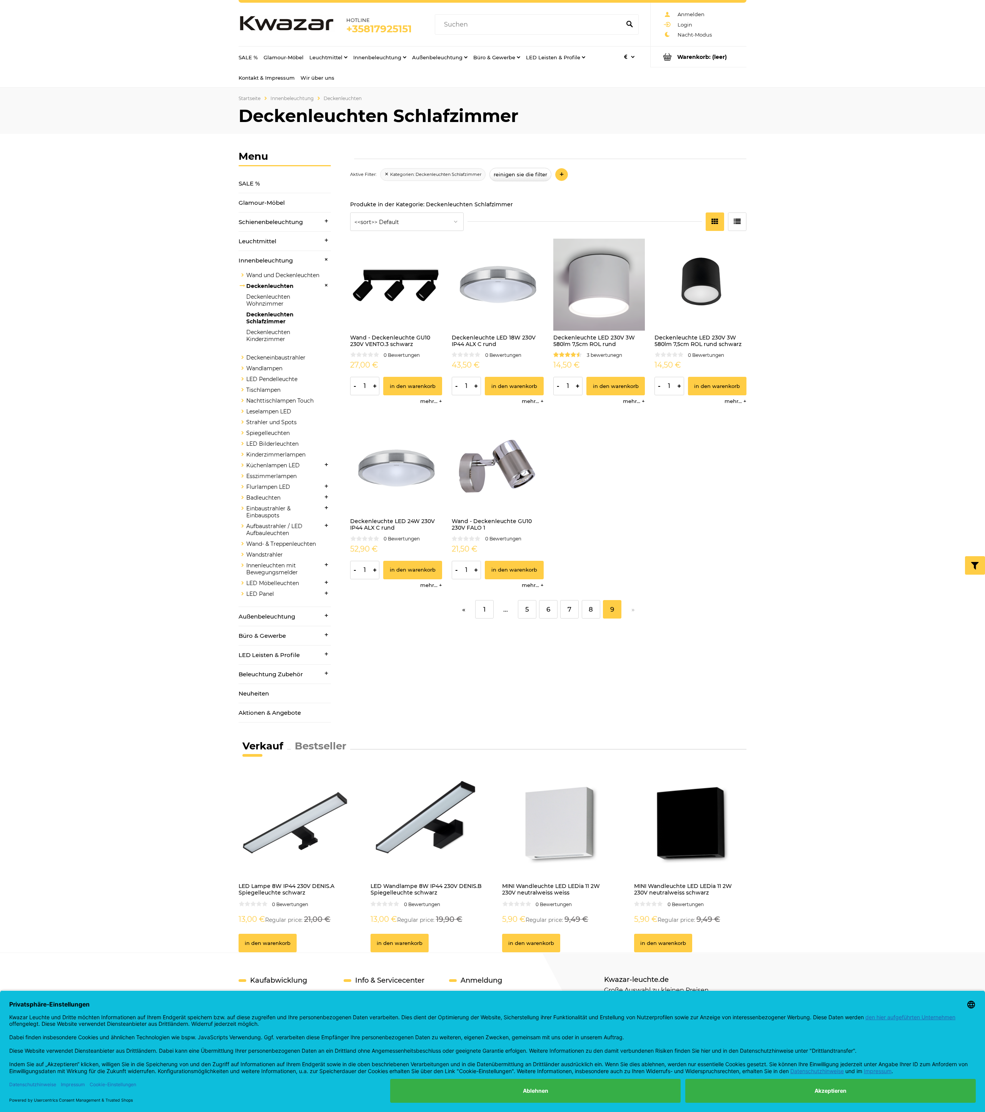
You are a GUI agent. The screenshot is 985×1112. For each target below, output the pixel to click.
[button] (431, 401)
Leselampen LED (268, 411)
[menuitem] (248, 57)
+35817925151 (379, 28)
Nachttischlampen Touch (280, 400)
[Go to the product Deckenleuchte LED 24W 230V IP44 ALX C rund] (396, 468)
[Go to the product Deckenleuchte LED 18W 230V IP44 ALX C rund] (498, 285)
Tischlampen (263, 389)
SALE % (249, 183)
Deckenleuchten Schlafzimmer (270, 318)
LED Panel (260, 593)
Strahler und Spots (271, 422)
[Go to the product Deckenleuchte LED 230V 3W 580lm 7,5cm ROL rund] (599, 285)
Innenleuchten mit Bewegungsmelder (272, 569)
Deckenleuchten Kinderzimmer (268, 336)
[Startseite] (287, 24)
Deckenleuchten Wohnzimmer (268, 300)
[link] (433, 174)
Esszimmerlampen (271, 476)
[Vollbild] (737, 221)
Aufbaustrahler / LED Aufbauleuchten (274, 530)
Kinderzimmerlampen (276, 454)
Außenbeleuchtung (267, 616)
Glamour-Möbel (262, 202)
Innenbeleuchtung (266, 260)
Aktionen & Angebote (270, 712)
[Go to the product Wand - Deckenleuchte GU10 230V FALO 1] (498, 468)
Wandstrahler (264, 554)
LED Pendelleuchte (271, 379)
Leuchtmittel (257, 241)
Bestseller (320, 746)
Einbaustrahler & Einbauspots (268, 512)
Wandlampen (264, 368)
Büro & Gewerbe (262, 635)
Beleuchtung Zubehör (271, 674)
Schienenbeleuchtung (271, 222)
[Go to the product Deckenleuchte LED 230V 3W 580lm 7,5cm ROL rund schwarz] (700, 285)
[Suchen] (629, 24)
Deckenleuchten (270, 286)
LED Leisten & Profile (269, 655)
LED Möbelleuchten (272, 583)
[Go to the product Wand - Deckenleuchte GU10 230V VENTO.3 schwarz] (396, 285)
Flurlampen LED (268, 486)
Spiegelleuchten (268, 433)
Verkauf (262, 746)
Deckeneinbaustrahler (276, 357)
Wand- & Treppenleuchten (281, 543)
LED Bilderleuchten (272, 443)
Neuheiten (254, 693)
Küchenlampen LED (273, 465)
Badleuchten (263, 497)
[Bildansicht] (715, 221)
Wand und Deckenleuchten (282, 275)
